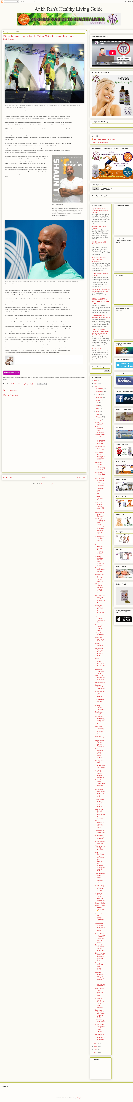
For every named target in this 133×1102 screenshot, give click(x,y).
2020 (96, 380)
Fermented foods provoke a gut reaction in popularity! (100, 763)
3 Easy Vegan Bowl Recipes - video (99, 491)
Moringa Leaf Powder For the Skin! (100, 569)
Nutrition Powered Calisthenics (100, 686)
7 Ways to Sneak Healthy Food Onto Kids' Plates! (100, 896)
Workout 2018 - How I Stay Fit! (100, 474)
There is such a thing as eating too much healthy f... (99, 803)
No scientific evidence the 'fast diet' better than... (100, 947)
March (98, 414)
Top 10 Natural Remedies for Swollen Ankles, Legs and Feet (100, 210)
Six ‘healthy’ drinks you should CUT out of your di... (100, 720)
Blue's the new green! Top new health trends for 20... (100, 956)
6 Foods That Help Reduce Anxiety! (99, 694)
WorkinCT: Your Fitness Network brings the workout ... (100, 773)
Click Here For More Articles (11, 372)
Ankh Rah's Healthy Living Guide (69, 8)
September (99, 397)
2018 (96, 386)
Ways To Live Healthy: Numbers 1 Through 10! (100, 743)
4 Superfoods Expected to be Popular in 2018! (100, 887)
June (97, 405)
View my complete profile (100, 142)
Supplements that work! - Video (99, 701)
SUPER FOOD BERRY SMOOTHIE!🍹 (100, 908)
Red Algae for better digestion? (99, 514)
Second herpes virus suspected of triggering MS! (101, 316)
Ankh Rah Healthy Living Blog (104, 139)
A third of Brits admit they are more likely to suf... (99, 530)
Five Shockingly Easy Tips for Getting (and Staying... (99, 857)
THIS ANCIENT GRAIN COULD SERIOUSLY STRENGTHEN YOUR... (100, 439)
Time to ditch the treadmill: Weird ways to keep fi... (99, 917)
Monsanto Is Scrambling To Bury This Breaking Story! (101, 290)
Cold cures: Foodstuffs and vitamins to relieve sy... (100, 730)
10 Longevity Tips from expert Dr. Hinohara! (99, 539)
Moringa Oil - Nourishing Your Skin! (99, 837)
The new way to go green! (100, 1020)
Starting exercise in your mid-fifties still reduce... (99, 824)
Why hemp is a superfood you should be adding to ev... (100, 599)
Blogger (79, 1098)
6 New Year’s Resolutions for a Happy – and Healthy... (100, 1027)
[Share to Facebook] (44, 384)
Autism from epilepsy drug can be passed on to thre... (100, 456)
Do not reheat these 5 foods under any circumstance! (99, 259)
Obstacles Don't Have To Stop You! (100, 639)
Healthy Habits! (100, 903)
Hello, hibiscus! (100, 682)
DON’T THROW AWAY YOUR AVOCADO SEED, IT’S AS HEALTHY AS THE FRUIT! (100, 300)
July (97, 403)
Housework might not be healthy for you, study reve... (100, 793)
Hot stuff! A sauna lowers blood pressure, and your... (100, 783)
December (99, 389)
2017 (96, 1044)
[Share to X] (42, 384)
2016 (96, 1046)
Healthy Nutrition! (99, 644)
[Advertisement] (44, 458)
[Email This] (38, 384)
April (97, 411)
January (98, 420)
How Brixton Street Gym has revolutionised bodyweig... (100, 813)
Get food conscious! (99, 737)
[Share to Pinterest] (46, 384)
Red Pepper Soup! (99, 713)
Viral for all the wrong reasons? (100, 847)
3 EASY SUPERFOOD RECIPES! (100, 984)
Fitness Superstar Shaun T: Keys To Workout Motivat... (99, 753)
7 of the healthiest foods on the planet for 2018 (100, 867)
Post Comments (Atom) (48, 484)
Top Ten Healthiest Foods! (99, 498)
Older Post (81, 477)
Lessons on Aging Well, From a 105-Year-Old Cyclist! (100, 1013)
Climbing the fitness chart (100, 349)
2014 (96, 1052)
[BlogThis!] (40, 384)
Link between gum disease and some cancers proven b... (100, 577)
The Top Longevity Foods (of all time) (100, 619)
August (98, 400)
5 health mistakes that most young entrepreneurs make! (100, 560)
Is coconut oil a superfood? (100, 842)
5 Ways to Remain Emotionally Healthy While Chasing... (99, 1003)
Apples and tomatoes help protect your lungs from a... (100, 927)
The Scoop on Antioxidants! (100, 831)
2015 (96, 1049)
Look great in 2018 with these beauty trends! (99, 966)
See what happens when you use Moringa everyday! (100, 976)
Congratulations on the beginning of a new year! (100, 1036)
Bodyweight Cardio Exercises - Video (99, 627)
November (99, 391)
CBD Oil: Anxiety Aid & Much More (99, 243)
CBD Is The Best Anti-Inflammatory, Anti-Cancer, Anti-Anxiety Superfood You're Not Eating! (100, 332)
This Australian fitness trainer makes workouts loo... (100, 878)
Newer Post (7, 477)
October (98, 394)
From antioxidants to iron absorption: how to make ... (100, 662)
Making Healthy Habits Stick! (100, 707)
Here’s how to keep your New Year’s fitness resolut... (99, 992)
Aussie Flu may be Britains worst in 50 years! (99, 506)
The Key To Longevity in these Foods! (100, 521)
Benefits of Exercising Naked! (99, 671)
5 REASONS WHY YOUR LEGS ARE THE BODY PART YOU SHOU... (100, 938)
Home (44, 477)
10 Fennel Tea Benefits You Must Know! (100, 677)
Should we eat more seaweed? (100, 448)
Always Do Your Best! (99, 633)
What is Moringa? (99, 423)
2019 (96, 383)
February (99, 417)
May (97, 408)
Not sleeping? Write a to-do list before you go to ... (99, 651)
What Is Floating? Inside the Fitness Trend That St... (99, 588)
